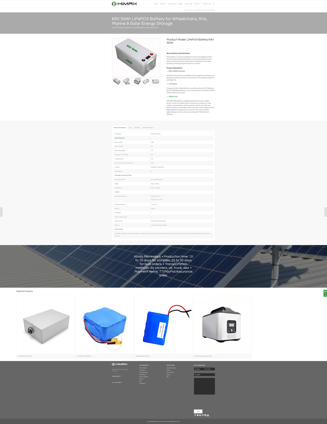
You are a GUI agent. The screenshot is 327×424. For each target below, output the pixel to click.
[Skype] (205, 415)
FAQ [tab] (130, 127)
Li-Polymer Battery (143, 372)
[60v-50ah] (136, 57)
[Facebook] (195, 415)
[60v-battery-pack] (146, 81)
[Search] (213, 4)
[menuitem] (156, 4)
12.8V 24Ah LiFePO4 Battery (84, 356)
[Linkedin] (200, 415)
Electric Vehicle (170, 372)
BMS (140, 381)
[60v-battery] (136, 81)
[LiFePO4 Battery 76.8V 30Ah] (325, 212)
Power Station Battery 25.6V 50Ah (203, 356)
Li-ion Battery (142, 370)
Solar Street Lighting (171, 368)
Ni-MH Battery (142, 374)
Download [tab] (137, 127)
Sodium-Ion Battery (143, 376)
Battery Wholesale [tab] (148, 127)
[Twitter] (197, 415)
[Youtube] (208, 415)
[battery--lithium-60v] (155, 81)
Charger (141, 379)
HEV (168, 376)
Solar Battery (142, 383)
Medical (168, 374)
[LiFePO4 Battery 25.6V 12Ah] (45, 324)
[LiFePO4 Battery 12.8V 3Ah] (163, 324)
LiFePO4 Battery (143, 368)
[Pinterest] (203, 415)
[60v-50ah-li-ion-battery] (126, 81)
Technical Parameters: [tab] (119, 127)
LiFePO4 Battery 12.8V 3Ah (142, 356)
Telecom (169, 370)
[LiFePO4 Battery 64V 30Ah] (1, 212)
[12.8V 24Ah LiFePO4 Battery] (104, 324)
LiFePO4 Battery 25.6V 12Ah (25, 356)
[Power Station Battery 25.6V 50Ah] (222, 324)
